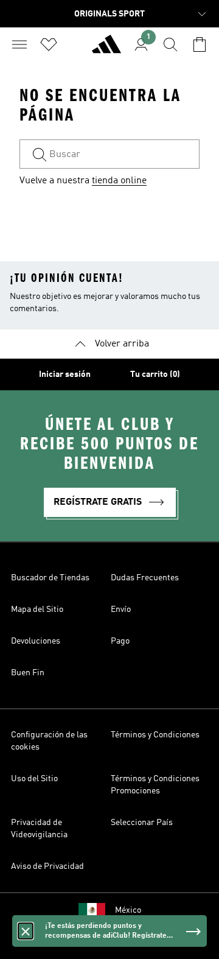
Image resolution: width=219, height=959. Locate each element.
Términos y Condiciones (155, 735)
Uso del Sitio (34, 779)
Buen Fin (27, 673)
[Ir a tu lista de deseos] (48, 44)
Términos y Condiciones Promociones (155, 785)
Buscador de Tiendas (50, 578)
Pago (120, 641)
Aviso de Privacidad (47, 866)
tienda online (119, 181)
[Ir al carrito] (199, 44)
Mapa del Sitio (37, 609)
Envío (121, 609)
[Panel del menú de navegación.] (19, 44)
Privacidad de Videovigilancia (39, 828)
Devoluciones (35, 641)
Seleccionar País (142, 822)
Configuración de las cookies (49, 741)
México (128, 910)
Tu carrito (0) (155, 374)
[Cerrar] (25, 931)
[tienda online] (106, 49)
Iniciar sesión (65, 374)
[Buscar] (170, 44)
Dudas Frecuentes (145, 578)
